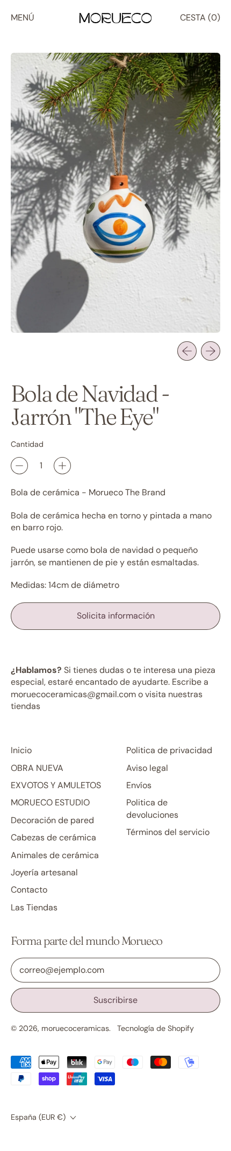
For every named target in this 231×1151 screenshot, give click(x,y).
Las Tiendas (34, 907)
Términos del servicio (168, 832)
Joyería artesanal (44, 872)
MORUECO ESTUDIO (50, 802)
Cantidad (27, 444)
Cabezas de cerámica (53, 837)
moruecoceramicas (75, 1028)
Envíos (138, 785)
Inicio (21, 750)
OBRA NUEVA (37, 768)
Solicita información (116, 615)
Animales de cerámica (55, 855)
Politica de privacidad (169, 750)
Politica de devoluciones (152, 808)
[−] (19, 465)
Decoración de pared (52, 820)
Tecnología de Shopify (155, 1028)
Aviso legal (147, 768)
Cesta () (199, 20)
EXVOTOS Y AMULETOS (56, 785)
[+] (62, 465)
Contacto (29, 889)
